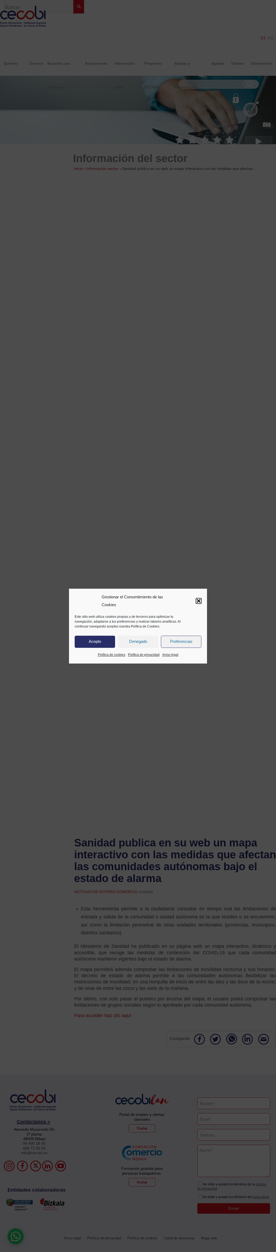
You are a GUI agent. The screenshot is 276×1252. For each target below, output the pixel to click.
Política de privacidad (144, 655)
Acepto (95, 641)
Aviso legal (170, 655)
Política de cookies (111, 655)
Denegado (138, 641)
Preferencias (181, 641)
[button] (198, 601)
